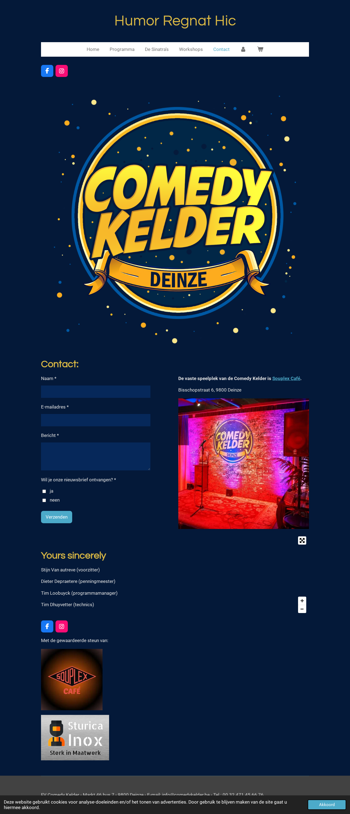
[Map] (243, 575)
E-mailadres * (55, 407)
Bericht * (50, 435)
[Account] (243, 49)
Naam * (48, 378)
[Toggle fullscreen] (302, 540)
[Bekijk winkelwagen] (260, 49)
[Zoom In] (302, 601)
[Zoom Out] (302, 609)
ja (51, 491)
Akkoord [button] (327, 804)
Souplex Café (286, 378)
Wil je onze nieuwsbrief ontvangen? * (78, 479)
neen (55, 500)
